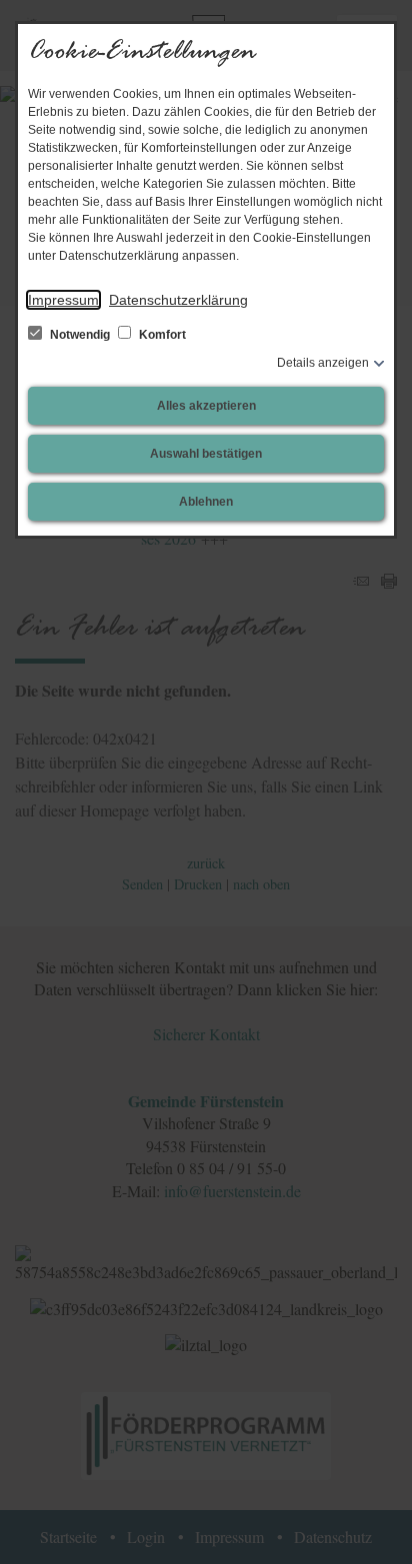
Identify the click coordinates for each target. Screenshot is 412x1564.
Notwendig (80, 335)
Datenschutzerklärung (178, 300)
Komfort (161, 335)
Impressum (63, 300)
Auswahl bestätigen (206, 454)
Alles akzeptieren (206, 406)
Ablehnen (206, 502)
